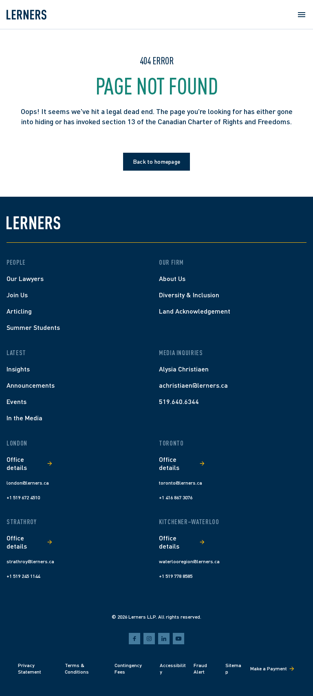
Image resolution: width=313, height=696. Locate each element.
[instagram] (149, 638)
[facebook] (134, 638)
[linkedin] (164, 638)
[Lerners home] (26, 15)
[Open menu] (301, 15)
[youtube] (178, 638)
